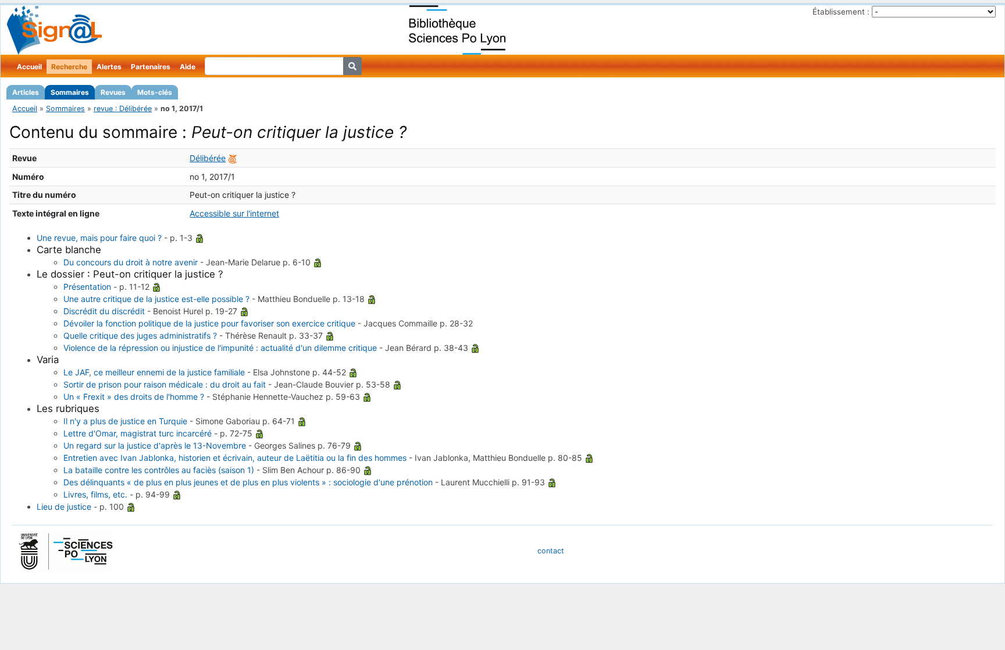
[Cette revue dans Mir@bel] (232, 158)
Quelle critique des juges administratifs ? (140, 335)
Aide (187, 66)
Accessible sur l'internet (234, 213)
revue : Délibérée (123, 108)
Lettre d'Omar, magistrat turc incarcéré (137, 433)
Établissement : (840, 11)
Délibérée (208, 158)
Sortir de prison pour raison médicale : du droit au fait (164, 384)
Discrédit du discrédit (104, 311)
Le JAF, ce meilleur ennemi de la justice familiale (154, 372)
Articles (25, 92)
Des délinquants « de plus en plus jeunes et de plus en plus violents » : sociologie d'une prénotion (248, 482)
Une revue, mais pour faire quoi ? (99, 238)
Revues (113, 92)
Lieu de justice (64, 507)
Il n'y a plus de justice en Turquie (125, 421)
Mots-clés (154, 92)
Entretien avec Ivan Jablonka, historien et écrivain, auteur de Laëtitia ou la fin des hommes (235, 458)
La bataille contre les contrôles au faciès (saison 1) (158, 470)
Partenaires (150, 66)
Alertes (109, 66)
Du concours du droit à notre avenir (130, 262)
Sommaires (70, 92)
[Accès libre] (199, 238)
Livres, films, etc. (95, 494)
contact (550, 550)
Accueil (29, 66)
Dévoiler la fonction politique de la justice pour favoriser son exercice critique (209, 323)
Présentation (87, 287)
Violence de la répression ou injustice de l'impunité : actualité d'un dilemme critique (220, 348)
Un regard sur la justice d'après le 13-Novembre (154, 445)
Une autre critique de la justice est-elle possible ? (156, 299)
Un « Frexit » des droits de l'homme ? (133, 397)
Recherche (69, 66)
